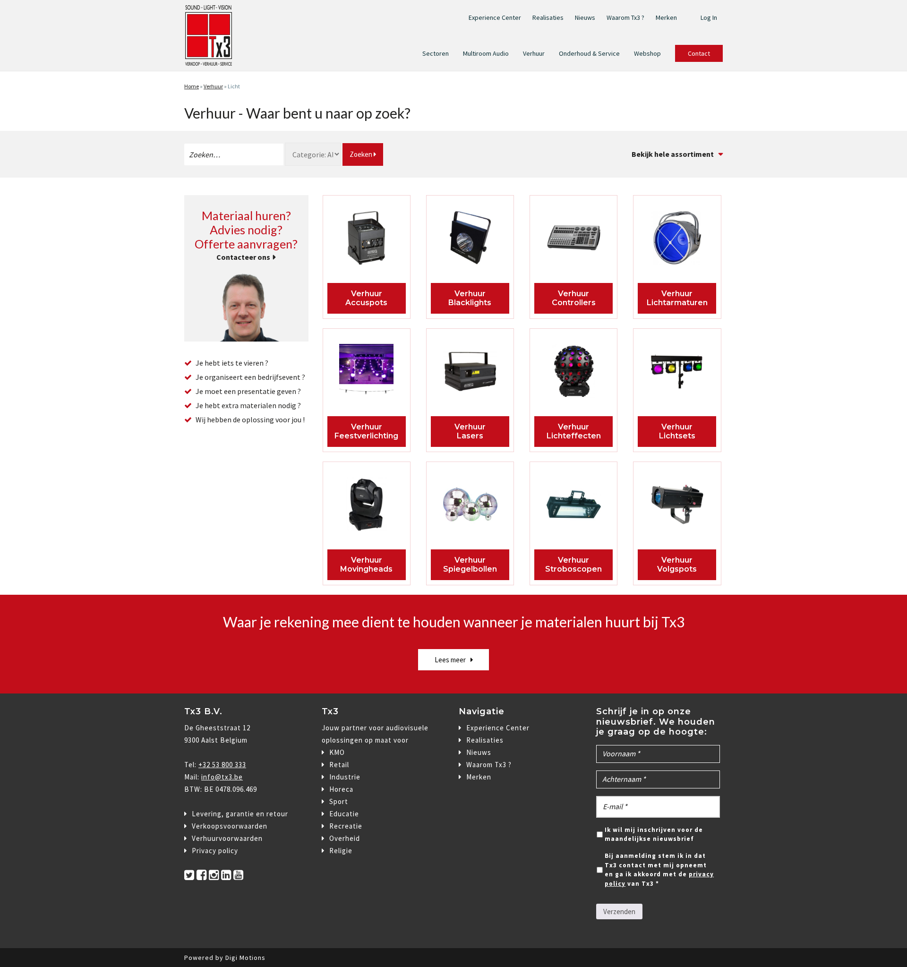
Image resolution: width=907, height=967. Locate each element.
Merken (666, 17)
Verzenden (619, 911)
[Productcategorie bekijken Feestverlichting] (367, 373)
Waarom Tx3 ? (625, 17)
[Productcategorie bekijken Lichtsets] (677, 373)
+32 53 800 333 (222, 764)
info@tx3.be (222, 776)
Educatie (344, 813)
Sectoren (435, 53)
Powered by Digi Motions (224, 957)
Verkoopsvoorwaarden (229, 826)
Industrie (344, 776)
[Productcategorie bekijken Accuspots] (367, 240)
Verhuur (534, 53)
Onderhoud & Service (589, 53)
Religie (340, 850)
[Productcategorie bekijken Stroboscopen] (574, 507)
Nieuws (585, 17)
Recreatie (345, 826)
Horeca (341, 789)
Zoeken (362, 154)
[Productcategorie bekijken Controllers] (574, 240)
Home (191, 86)
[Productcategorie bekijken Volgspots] (677, 507)
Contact (699, 53)
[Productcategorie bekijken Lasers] (470, 373)
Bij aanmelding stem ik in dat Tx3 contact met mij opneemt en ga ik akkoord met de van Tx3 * (659, 870)
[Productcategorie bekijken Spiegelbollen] (470, 507)
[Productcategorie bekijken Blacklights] (470, 240)
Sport (338, 801)
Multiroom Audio (486, 53)
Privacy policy (215, 850)
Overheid (344, 838)
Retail (339, 764)
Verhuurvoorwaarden (227, 838)
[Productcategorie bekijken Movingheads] (367, 507)
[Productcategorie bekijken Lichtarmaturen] (677, 240)
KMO (337, 752)
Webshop (647, 53)
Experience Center (495, 17)
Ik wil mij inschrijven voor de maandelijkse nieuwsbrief (654, 834)
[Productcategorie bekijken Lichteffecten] (574, 373)
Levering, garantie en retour (240, 813)
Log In (709, 17)
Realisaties (548, 17)
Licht (234, 86)
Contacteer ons (243, 257)
